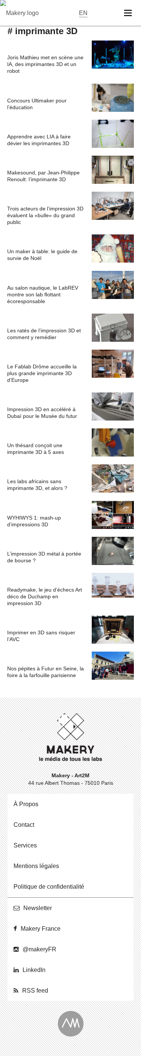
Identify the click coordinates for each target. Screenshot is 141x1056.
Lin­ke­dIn (34, 970)
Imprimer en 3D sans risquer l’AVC (41, 635)
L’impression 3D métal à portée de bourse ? (44, 557)
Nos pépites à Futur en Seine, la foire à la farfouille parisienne (45, 671)
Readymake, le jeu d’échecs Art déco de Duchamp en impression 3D (44, 596)
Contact (24, 825)
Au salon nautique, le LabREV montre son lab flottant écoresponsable (42, 294)
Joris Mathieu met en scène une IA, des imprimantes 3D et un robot (45, 64)
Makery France (41, 928)
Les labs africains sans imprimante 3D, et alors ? (37, 484)
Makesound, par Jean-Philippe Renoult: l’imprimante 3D (43, 176)
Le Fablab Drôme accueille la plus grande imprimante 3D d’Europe (42, 373)
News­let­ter (37, 908)
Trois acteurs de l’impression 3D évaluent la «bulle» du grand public (45, 215)
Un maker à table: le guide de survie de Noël (42, 254)
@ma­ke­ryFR (39, 949)
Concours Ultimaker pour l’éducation (37, 104)
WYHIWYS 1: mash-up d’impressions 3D (34, 521)
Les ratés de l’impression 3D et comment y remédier (44, 333)
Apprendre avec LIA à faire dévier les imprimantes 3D (39, 140)
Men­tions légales (36, 866)
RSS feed (35, 990)
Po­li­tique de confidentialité (49, 886)
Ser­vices (25, 845)
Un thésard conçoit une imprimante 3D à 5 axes (35, 448)
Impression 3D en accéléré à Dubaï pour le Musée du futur (42, 412)
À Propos (26, 804)
